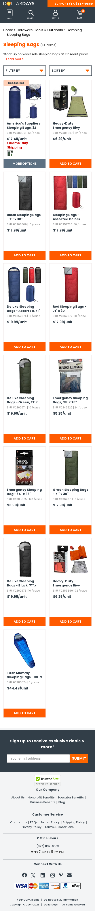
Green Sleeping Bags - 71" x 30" (70, 492)
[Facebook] (25, 876)
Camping (74, 30)
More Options (25, 163)
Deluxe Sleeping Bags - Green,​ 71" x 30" (22, 400)
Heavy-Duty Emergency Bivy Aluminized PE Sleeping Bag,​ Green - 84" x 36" (70, 125)
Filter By (24, 70)
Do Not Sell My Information (61, 899)
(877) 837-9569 (81, 4)
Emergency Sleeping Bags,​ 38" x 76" (70, 400)
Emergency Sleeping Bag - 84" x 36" (24, 492)
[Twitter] (33, 876)
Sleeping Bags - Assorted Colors (66, 217)
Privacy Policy (31, 827)
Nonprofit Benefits (41, 798)
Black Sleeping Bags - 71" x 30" (24, 217)
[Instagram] (52, 876)
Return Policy (50, 822)
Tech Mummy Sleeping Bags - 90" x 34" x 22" (24, 675)
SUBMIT (79, 758)
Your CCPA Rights (28, 899)
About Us (18, 798)
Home (8, 30)
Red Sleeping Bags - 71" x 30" (69, 309)
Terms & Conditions (59, 827)
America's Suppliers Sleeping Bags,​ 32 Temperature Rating (24, 125)
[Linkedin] (43, 875)
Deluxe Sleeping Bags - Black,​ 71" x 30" (21, 583)
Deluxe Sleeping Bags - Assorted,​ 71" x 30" (23, 309)
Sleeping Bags (18, 34)
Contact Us (18, 822)
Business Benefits (42, 802)
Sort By (70, 70)
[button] (55, 15)
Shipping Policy (74, 822)
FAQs (34, 822)
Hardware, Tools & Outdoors (40, 30)
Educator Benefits (71, 798)
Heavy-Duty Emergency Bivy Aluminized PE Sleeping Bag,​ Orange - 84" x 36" (68, 583)
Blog (61, 802)
